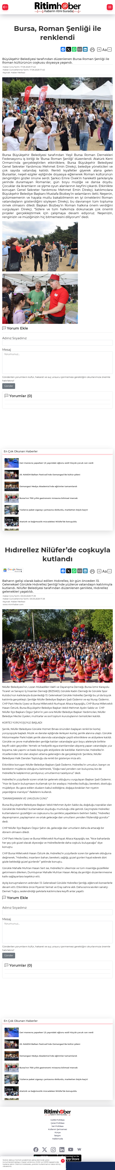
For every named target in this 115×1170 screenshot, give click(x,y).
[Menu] (110, 7)
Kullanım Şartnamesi (57, 1129)
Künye (57, 1132)
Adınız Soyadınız (14, 338)
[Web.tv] (79, 1149)
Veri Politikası (57, 1126)
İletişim (57, 1135)
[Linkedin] (62, 1149)
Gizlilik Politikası (57, 1120)
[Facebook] (36, 1149)
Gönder (8, 386)
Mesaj (6, 349)
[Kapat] (63, 1161)
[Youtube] (70, 1149)
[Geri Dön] (5, 7)
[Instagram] (53, 1149)
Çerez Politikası (57, 1123)
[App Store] (69, 1158)
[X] (44, 1149)
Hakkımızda (57, 1139)
